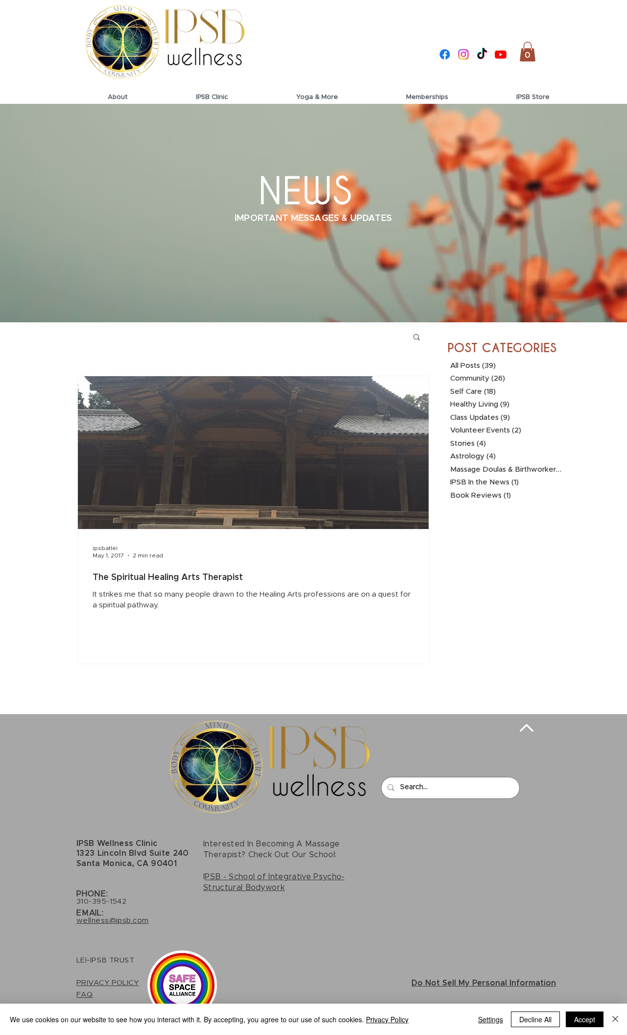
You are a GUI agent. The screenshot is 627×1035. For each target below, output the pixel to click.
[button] (527, 52)
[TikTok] (482, 54)
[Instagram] (463, 54)
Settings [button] (490, 1019)
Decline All (535, 1019)
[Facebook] (445, 54)
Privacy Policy (387, 1019)
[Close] (615, 1019)
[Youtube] (500, 54)
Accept (584, 1019)
